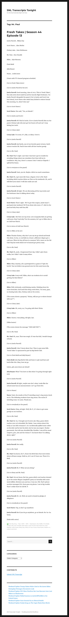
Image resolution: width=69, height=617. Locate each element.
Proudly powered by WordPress (30, 612)
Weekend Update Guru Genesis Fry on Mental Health (26, 600)
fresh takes (25, 525)
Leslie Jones (15, 527)
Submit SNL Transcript (14, 574)
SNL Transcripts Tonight (21, 10)
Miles (26, 527)
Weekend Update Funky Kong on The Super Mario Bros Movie (29, 603)
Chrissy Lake (10, 525)
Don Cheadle (17, 525)
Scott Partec (40, 527)
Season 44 (47, 527)
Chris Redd (46, 523)
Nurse (35, 527)
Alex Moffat (40, 523)
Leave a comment (12, 529)
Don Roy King (13, 523)
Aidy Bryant (33, 523)
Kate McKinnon (40, 525)
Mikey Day (22, 527)
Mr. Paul (30, 527)
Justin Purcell (32, 525)
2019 (27, 523)
